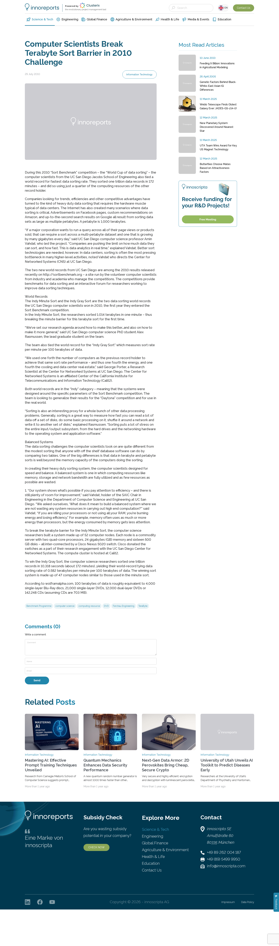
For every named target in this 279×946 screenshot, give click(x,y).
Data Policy (247, 902)
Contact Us (243, 7)
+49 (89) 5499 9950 (223, 859)
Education (151, 863)
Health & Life (153, 856)
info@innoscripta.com (226, 866)
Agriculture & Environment (165, 849)
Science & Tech (155, 829)
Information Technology (139, 74)
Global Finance (155, 843)
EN (225, 7)
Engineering (152, 836)
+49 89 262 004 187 (224, 852)
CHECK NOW (96, 847)
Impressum (228, 902)
